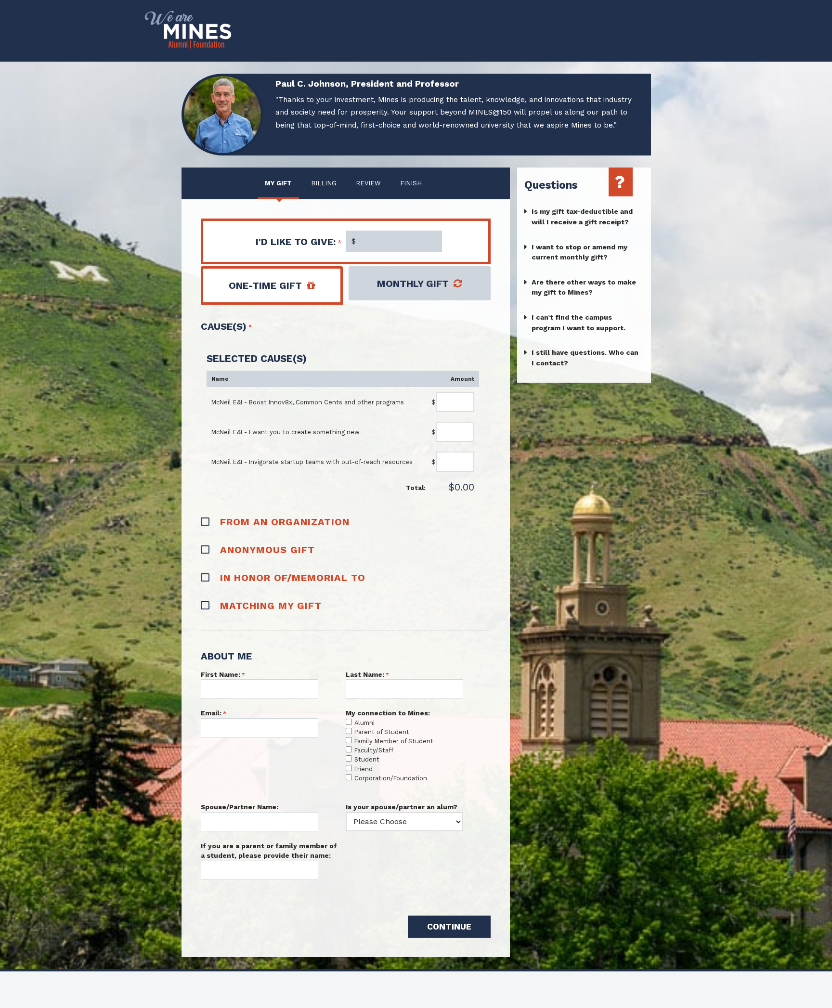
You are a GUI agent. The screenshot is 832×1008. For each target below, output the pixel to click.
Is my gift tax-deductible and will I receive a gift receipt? (582, 216)
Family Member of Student (393, 741)
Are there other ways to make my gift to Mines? (584, 287)
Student (366, 759)
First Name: (221, 674)
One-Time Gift (265, 285)
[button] (346, 520)
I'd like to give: (297, 241)
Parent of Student (381, 732)
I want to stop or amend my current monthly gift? (579, 252)
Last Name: (366, 674)
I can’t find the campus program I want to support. (578, 322)
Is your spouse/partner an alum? (401, 807)
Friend (363, 769)
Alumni (364, 722)
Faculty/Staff (373, 750)
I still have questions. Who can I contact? (585, 358)
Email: (212, 713)
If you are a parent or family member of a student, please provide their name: (269, 850)
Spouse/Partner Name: (239, 807)
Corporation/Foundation (390, 778)
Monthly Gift (413, 283)
